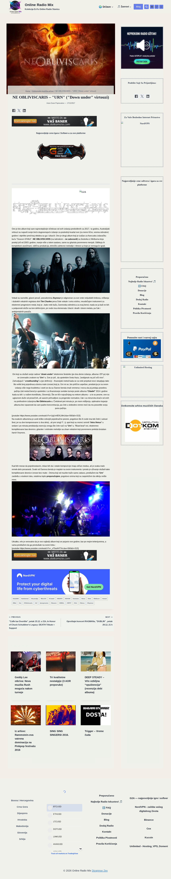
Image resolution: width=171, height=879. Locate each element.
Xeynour (90, 603)
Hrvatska (22, 820)
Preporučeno (142, 277)
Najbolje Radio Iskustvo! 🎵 (142, 281)
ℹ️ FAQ (142, 286)
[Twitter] (157, 7)
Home (27, 91)
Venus (82, 603)
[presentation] (26, 661)
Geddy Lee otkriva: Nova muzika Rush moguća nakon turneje (23, 685)
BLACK (43, 598)
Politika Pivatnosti (142, 308)
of (36, 603)
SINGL (61, 603)
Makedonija (22, 826)
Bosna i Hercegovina (22, 800)
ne (20, 603)
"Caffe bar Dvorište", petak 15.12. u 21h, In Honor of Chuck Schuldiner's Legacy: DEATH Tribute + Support (32, 622)
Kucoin (149, 837)
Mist (14, 603)
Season (54, 603)
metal (104, 598)
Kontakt (142, 304)
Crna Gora (22, 807)
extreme (76, 598)
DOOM (67, 598)
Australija (34, 598)
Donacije (142, 290)
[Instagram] (161, 7)
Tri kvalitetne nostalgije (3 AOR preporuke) (60, 681)
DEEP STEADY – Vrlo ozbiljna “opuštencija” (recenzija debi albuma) (94, 685)
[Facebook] (152, 7)
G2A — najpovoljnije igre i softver (149, 798)
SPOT (69, 603)
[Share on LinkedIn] (24, 111)
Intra (83, 598)
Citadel (51, 598)
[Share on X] (19, 111)
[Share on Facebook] (14, 111)
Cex (149, 828)
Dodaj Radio (142, 299)
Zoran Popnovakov (57, 103)
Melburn (97, 598)
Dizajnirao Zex (100, 870)
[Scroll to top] (165, 870)
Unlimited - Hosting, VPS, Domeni (149, 846)
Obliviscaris (28, 603)
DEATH (59, 598)
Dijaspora (22, 813)
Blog (138, 6)
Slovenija (22, 832)
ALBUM (16, 598)
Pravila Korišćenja (142, 313)
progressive (44, 603)
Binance (149, 820)
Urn (75, 603)
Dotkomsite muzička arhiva (42, 91)
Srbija (22, 839)
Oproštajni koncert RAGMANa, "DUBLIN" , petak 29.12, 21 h (90, 621)
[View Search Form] (146, 7)
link (89, 598)
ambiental (24, 598)
